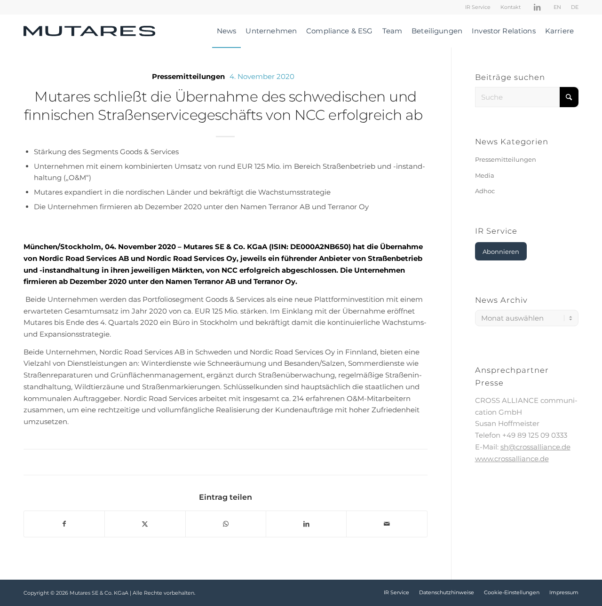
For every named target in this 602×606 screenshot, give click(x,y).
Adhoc (485, 191)
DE (574, 7)
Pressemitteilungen (188, 76)
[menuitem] (478, 7)
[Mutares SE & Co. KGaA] (89, 31)
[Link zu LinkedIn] (537, 7)
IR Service (478, 7)
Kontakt (510, 7)
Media (484, 175)
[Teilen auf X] (145, 524)
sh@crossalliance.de (535, 446)
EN (557, 7)
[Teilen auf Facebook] (64, 524)
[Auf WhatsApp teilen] (226, 524)
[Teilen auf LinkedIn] (306, 524)
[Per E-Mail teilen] (387, 524)
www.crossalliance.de (512, 458)
